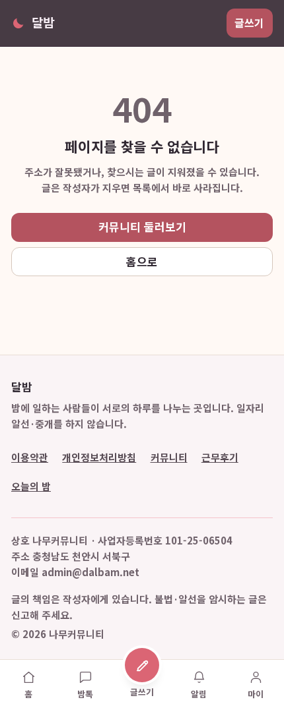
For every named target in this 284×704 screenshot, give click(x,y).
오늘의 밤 (31, 486)
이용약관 (29, 457)
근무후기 (219, 457)
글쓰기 (249, 22)
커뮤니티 (169, 457)
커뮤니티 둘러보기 (142, 226)
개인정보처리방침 (99, 457)
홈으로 (142, 261)
